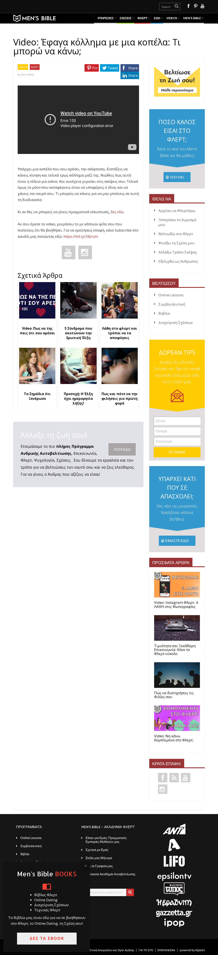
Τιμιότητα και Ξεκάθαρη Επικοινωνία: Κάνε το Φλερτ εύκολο (175, 650)
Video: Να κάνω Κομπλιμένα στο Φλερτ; (174, 738)
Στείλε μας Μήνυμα (99, 858)
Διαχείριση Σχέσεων (175, 322)
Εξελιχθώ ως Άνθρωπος (178, 261)
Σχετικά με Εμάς (97, 850)
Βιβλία (164, 313)
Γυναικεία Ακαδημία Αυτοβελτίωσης (110, 874)
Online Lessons (171, 295)
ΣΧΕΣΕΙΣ (125, 18)
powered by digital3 (192, 950)
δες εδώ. (118, 211)
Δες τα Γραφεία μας (99, 866)
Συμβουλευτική (171, 304)
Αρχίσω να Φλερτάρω (176, 210)
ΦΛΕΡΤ (143, 18)
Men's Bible (27, 74)
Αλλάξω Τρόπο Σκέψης (177, 252)
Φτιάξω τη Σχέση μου (176, 243)
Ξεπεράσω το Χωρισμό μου (177, 222)
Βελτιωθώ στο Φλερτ (175, 233)
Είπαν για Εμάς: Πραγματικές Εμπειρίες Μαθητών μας (106, 839)
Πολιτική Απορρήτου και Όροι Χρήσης (110, 950)
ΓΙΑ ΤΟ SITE (146, 950)
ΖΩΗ (157, 18)
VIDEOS (23, 67)
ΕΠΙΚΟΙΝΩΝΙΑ (166, 950)
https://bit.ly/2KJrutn (80, 236)
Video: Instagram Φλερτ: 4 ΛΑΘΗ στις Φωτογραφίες (176, 605)
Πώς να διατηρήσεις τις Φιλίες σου (174, 695)
